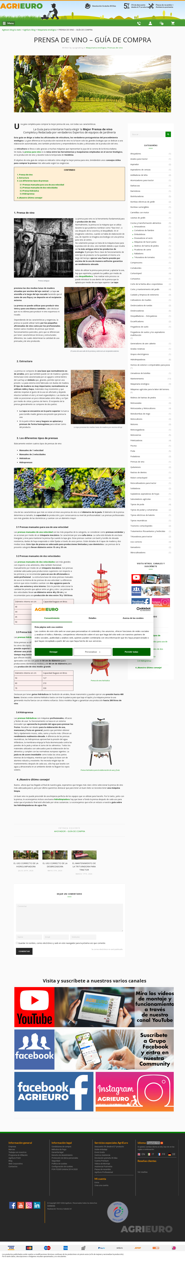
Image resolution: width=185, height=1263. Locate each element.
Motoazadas (136, 403)
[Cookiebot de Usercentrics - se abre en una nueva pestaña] (138, 609)
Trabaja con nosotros (17, 1152)
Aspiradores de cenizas (140, 169)
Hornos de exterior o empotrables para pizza (150, 365)
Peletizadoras (136, 440)
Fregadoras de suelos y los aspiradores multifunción (147, 333)
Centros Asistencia (102, 1155)
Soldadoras (135, 488)
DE (173, 1154)
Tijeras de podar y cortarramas (144, 510)
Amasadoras (139, 226)
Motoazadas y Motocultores (142, 408)
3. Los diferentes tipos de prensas (31, 181)
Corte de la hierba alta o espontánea (146, 284)
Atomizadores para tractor (142, 180)
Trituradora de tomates (144, 257)
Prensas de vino (115, 47)
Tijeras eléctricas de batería (142, 515)
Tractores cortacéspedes (141, 525)
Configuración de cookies (62, 1166)
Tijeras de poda (137, 504)
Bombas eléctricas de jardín (142, 201)
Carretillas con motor (139, 212)
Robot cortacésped (138, 477)
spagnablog (77, 47)
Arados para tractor (139, 159)
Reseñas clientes (147, 1160)
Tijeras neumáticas (138, 520)
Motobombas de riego (140, 413)
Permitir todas (131, 652)
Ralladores (138, 253)
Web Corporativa (16, 1164)
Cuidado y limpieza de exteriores (144, 294)
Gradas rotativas (137, 348)
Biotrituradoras (137, 196)
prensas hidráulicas (27, 637)
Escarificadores (137, 321)
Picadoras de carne (142, 249)
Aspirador (134, 164)
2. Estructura (22, 178)
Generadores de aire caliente (143, 343)
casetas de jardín (137, 217)
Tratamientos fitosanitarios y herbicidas (147, 531)
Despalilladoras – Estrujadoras (143, 316)
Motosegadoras (137, 429)
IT (152, 1154)
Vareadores (135, 547)
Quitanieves (135, 467)
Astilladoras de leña (138, 175)
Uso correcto (136, 541)
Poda (132, 451)
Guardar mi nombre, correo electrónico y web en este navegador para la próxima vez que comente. (62, 943)
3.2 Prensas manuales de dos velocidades (38, 187)
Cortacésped (136, 273)
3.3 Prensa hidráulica (28, 191)
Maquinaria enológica (96, 47)
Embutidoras (139, 234)
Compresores (136, 262)
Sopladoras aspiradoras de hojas (144, 494)
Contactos (13, 1166)
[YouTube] (21, 1212)
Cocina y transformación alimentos (145, 223)
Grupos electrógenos (139, 354)
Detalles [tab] (92, 618)
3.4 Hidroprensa (26, 194)
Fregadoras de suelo (139, 326)
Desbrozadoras (137, 310)
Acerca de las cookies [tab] (133, 618)
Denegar (54, 652)
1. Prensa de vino (24, 174)
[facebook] (13, 1212)
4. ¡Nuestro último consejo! (28, 198)
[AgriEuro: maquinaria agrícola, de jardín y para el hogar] (30, 6)
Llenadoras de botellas (140, 373)
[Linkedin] (37, 1212)
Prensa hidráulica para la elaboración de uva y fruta (100, 770)
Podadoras (135, 456)
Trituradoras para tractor (141, 536)
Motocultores (136, 419)
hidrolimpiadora (62, 799)
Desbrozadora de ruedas (141, 305)
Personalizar (91, 652)
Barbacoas (135, 185)
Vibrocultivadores (137, 552)
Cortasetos (135, 278)
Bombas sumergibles (139, 207)
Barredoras (135, 191)
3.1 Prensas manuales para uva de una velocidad (41, 185)
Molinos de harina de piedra (146, 245)
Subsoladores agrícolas (140, 499)
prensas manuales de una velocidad (35, 532)
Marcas (12, 1149)
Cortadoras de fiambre (144, 230)
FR (163, 1154)
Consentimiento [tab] (51, 618)
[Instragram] (29, 1212)
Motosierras (135, 435)
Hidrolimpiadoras (137, 359)
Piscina (133, 445)
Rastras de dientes (138, 472)
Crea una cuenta (101, 1185)
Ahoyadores (135, 153)
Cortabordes (135, 268)
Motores (134, 424)
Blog (10, 1161)
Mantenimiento (137, 378)
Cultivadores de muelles (140, 300)
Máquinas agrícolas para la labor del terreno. (149, 389)
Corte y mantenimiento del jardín (144, 289)
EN (143, 1154)
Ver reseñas (142, 1172)
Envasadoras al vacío (143, 238)
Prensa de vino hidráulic (100, 680)
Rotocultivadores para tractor (143, 483)
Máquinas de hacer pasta (145, 242)
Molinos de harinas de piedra (143, 397)
